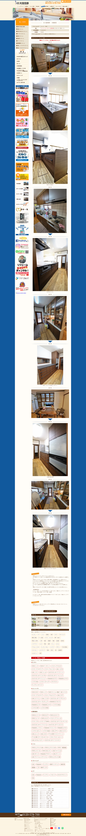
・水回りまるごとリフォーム (28, 822)
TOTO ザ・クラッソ (45, 666)
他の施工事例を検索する (50, 611)
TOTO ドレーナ (35, 718)
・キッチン (35, 824)
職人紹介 (37, 6)
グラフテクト (54, 681)
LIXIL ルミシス (35, 734)
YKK (33, 778)
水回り (52, 650)
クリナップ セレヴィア (50, 695)
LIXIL (33, 764)
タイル (57, 643)
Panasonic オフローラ (55, 701)
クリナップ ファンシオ (56, 718)
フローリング (62, 634)
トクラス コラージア (44, 681)
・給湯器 (38, 827)
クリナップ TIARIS (44, 721)
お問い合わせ (53, 824)
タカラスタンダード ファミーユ (39, 724)
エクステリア (42, 650)
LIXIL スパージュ (36, 698)
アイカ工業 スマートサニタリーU (40, 737)
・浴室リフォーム (26, 824)
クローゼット (35, 650)
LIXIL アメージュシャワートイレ (39, 757)
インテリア (52, 647)
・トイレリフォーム (26, 827)
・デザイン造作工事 (37, 822)
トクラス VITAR (44, 707)
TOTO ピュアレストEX (50, 747)
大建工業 (62, 764)
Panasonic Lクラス (63, 678)
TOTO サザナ (35, 692)
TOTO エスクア (45, 718)
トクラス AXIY (35, 707)
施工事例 (46, 6)
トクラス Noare (46, 730)
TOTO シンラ (43, 692)
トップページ (21, 6)
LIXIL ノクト (35, 672)
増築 (53, 640)
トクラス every (56, 704)
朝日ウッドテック (54, 764)
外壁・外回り (57, 637)
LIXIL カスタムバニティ (37, 740)
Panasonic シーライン (37, 727)
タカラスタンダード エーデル (39, 675)
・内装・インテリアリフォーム (28, 829)
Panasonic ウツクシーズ (50, 727)
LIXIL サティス (35, 754)
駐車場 (62, 640)
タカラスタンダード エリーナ (56, 724)
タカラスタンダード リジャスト (52, 740)
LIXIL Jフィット (56, 754)
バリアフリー (35, 643)
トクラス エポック (36, 730)
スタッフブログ (58, 6)
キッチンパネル (44, 647)
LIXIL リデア (60, 695)
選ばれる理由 (65, 6)
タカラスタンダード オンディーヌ (59, 721)
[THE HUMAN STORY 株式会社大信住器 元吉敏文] (22, 293)
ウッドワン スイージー (37, 684)
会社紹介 (26, 6)
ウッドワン (45, 764)
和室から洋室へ (35, 640)
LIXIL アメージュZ (57, 750)
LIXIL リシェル (43, 672)
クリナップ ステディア (37, 669)
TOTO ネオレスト (46, 750)
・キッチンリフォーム (27, 823)
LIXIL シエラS (59, 669)
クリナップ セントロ (49, 669)
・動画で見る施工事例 (27, 819)
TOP (16, 818)
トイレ (42, 634)
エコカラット (35, 653)
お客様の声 (52, 6)
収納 (48, 650)
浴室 (52, 634)
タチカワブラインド (62, 774)
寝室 (45, 640)
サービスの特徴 (53, 819)
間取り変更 (34, 637)
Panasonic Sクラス (52, 678)
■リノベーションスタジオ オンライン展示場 (40, 818)
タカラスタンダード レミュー (39, 678)
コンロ (40, 643)
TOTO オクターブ (54, 715)
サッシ (53, 643)
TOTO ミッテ (35, 666)
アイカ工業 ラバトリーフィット (55, 734)
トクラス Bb (35, 681)
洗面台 (47, 634)
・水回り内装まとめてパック (38, 823)
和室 (45, 643)
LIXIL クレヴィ (62, 730)
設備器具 (60, 650)
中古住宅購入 (65, 647)
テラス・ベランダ (49, 637)
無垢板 (33, 767)
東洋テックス (44, 767)
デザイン (58, 647)
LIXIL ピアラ (55, 730)
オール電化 (40, 637)
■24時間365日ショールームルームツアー (40, 819)
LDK (41, 640)
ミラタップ (52, 774)
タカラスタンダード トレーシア (55, 675)
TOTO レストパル (36, 750)
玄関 (49, 643)
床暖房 (49, 640)
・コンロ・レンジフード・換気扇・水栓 (41, 828)
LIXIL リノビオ (45, 698)
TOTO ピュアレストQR (37, 747)
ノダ (38, 767)
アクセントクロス (35, 647)
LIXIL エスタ (44, 734)
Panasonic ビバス (36, 704)
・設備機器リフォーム (27, 828)
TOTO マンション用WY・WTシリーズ (57, 692)
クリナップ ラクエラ (56, 666)
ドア (38, 634)
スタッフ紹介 (32, 6)
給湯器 (57, 640)
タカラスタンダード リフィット (55, 672)
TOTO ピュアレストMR (54, 757)
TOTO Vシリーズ (36, 715)
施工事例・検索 (26, 818)
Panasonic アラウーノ (46, 754)
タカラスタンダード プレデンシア (40, 701)
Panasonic (38, 764)
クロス (55, 634)
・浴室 (39, 824)
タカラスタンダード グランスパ (58, 698)
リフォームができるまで (19, 819)
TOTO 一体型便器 (62, 747)
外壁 (40, 653)
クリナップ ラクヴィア (37, 695)
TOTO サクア (45, 715)
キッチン (34, 634)
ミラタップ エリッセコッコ (56, 737)
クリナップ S (35, 721)
